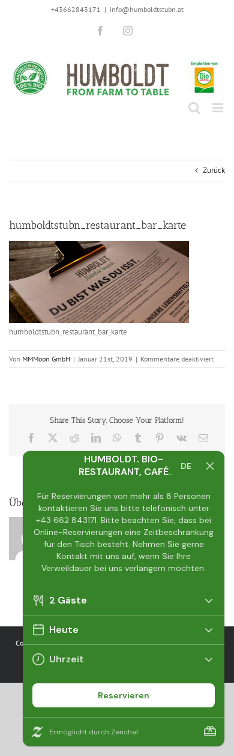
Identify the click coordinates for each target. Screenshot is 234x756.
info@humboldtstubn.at (147, 9)
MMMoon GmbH (46, 358)
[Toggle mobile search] (194, 107)
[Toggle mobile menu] (218, 107)
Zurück (214, 170)
